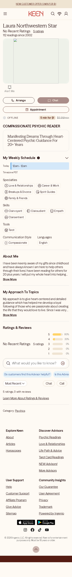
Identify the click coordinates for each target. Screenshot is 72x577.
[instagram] (25, 531)
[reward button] (59, 14)
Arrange (21, 100)
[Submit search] (62, 363)
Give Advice (13, 507)
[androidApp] (46, 524)
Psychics (20, 410)
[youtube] (47, 531)
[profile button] (66, 14)
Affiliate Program (16, 500)
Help (9, 487)
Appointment (38, 109)
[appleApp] (26, 524)
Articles (10, 444)
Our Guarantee (48, 487)
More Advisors (48, 470)
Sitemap (11, 513)
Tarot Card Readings (51, 457)
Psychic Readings (50, 437)
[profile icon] (66, 14)
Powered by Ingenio (51, 513)
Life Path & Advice (50, 450)
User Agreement (49, 493)
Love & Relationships (52, 444)
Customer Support (17, 493)
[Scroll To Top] (36, 549)
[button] (49, 383)
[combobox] (15, 383)
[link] (38, 31)
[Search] (53, 13)
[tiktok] (39, 531)
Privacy (43, 500)
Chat (55, 100)
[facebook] (32, 531)
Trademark (45, 507)
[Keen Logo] (36, 13)
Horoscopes (13, 450)
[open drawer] (5, 13)
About (10, 437)
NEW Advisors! (48, 464)
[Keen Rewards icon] (59, 14)
